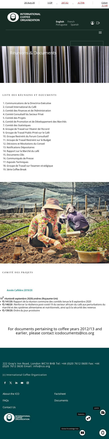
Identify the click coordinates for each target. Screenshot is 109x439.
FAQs (6, 400)
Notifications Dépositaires (20, 147)
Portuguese (61, 24)
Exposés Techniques (17, 162)
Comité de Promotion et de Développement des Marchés (35, 121)
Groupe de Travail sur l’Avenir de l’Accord (27, 129)
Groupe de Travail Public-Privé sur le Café (27, 132)
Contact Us (9, 407)
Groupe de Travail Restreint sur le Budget (29, 140)
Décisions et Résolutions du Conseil (26, 143)
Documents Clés (15, 154)
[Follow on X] (10, 383)
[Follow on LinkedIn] (16, 383)
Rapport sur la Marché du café (23, 151)
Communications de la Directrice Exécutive (28, 103)
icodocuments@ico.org (74, 332)
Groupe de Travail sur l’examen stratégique (30, 165)
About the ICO (11, 393)
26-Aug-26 (19, 2)
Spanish (75, 24)
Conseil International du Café (20, 106)
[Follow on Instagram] (27, 383)
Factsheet (60, 393)
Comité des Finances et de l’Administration (28, 110)
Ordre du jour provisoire (26, 310)
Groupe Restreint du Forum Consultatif (28, 136)
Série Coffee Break (16, 169)
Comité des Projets (15, 118)
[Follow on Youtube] (22, 383)
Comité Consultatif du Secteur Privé (24, 114)
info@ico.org (41, 366)
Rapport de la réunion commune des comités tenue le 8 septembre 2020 (52, 301)
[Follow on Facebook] (5, 383)
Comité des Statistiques (18, 125)
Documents (61, 400)
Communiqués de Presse (20, 158)
